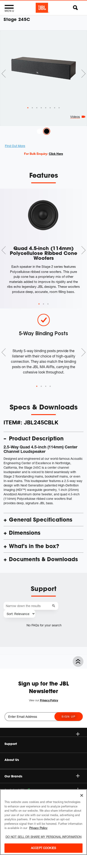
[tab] (28, 108)
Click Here (56, 153)
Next (83, 74)
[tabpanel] (43, 68)
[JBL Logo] (42, 7)
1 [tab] (39, 304)
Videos (75, 117)
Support (10, 744)
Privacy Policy (38, 828)
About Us (11, 760)
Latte (39, 131)
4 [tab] (50, 386)
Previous (3, 74)
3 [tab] (48, 304)
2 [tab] (43, 304)
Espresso (46, 131)
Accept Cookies (43, 848)
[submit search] (54, 606)
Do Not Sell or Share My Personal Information (44, 837)
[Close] (82, 795)
